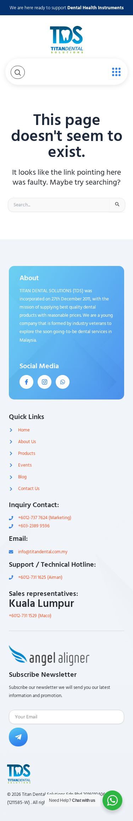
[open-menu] (115, 71)
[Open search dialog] (18, 72)
